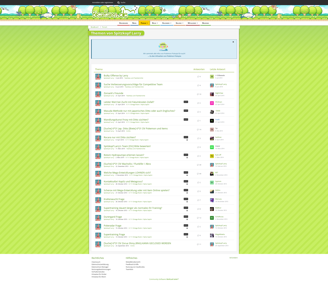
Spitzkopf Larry (109, 78)
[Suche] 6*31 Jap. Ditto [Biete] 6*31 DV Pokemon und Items (136, 128)
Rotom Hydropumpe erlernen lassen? (124, 154)
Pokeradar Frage (112, 225)
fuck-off (218, 155)
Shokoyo (218, 102)
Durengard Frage (113, 216)
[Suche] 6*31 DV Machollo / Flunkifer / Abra (127, 163)
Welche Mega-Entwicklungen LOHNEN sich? (127, 172)
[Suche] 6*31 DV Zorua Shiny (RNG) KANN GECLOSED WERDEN (137, 243)
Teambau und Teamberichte (133, 78)
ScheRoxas (219, 216)
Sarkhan (218, 137)
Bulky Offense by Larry (116, 75)
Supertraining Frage (114, 234)
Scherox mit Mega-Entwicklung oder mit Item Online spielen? (137, 190)
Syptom (218, 181)
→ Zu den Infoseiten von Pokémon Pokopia (164, 56)
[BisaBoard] (164, 13)
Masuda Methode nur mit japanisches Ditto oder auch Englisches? (139, 110)
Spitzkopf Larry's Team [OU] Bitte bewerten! (127, 146)
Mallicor (218, 208)
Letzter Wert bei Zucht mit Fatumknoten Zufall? (129, 102)
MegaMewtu (220, 234)
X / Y (185, 102)
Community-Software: (164, 279)
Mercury (218, 199)
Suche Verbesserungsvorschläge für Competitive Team (133, 84)
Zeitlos (217, 190)
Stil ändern (233, 258)
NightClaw (219, 93)
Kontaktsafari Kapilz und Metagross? (123, 181)
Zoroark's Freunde (113, 93)
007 (216, 172)
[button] (233, 42)
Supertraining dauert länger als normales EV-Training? (133, 207)
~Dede (217, 111)
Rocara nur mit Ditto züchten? (120, 137)
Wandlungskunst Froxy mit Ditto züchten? (126, 119)
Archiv (128, 131)
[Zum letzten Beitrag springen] (212, 77)
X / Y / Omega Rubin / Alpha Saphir (137, 104)
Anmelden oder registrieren (102, 2)
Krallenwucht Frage (114, 199)
